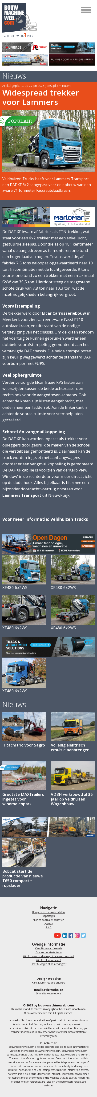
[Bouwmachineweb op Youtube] (57, 935)
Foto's (49, 927)
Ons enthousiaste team (49, 952)
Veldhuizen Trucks (69, 519)
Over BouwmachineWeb (48, 948)
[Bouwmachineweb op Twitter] (83, 935)
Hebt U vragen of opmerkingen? (48, 964)
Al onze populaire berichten (48, 920)
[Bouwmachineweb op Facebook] (70, 935)
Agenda (48, 923)
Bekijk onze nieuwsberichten (48, 912)
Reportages (48, 916)
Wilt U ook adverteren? (48, 960)
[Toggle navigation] (86, 9)
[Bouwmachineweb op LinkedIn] (64, 935)
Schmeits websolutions (48, 993)
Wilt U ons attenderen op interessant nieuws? (48, 956)
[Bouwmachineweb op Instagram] (76, 935)
